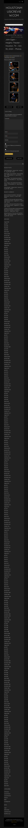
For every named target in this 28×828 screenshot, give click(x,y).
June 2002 (6, 758)
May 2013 (6, 512)
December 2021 (7, 325)
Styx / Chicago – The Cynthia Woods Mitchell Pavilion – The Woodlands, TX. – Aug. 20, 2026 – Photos (13, 184)
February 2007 (7, 656)
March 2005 (6, 701)
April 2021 (6, 341)
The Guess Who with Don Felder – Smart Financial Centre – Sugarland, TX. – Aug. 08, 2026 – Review (13, 201)
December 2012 (7, 522)
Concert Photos (10, 35)
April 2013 (6, 514)
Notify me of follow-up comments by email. (13, 146)
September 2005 (7, 690)
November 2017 (7, 409)
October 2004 (6, 709)
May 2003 (6, 740)
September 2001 (7, 775)
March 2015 (6, 469)
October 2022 (6, 307)
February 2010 (7, 588)
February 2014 (7, 495)
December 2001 (7, 770)
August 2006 (6, 668)
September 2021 (7, 331)
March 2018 (6, 401)
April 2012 (6, 537)
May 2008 (6, 627)
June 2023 (6, 294)
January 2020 (6, 358)
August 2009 (6, 598)
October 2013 (6, 502)
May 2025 (6, 251)
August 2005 (6, 692)
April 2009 (6, 606)
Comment (7, 118)
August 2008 (6, 621)
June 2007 (6, 649)
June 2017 (6, 419)
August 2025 (6, 245)
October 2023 (6, 286)
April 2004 (6, 721)
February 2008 (7, 633)
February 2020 (7, 356)
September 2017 (7, 413)
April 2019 (6, 376)
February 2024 (7, 278)
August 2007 (6, 645)
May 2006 (6, 674)
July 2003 (6, 736)
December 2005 (7, 684)
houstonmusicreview (16, 55)
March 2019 (6, 378)
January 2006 (6, 682)
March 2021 (6, 342)
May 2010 (6, 582)
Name (6, 131)
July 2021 (6, 335)
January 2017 (6, 428)
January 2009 (6, 612)
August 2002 (6, 754)
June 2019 (6, 372)
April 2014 (6, 491)
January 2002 (6, 768)
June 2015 (6, 463)
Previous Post (9, 158)
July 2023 (6, 292)
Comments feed (7, 811)
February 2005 (7, 703)
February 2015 (7, 471)
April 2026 (6, 229)
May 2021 (6, 339)
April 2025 (6, 253)
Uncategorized (7, 801)
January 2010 (6, 590)
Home (6, 35)
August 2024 (6, 266)
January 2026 (6, 235)
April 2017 (6, 422)
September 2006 (7, 666)
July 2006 (6, 670)
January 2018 (6, 405)
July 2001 (6, 779)
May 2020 (6, 350)
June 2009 (6, 602)
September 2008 (7, 619)
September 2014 (7, 481)
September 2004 (7, 711)
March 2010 (6, 586)
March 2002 (6, 764)
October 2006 (6, 664)
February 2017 (7, 426)
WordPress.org (7, 813)
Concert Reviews (7, 795)
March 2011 (6, 563)
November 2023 (7, 284)
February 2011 (7, 565)
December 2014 (7, 475)
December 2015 (7, 452)
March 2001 (6, 785)
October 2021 (6, 329)
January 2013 (6, 520)
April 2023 (6, 298)
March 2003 (6, 744)
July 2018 (6, 393)
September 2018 (7, 389)
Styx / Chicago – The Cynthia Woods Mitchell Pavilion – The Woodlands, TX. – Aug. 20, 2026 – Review (13, 179)
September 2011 (7, 551)
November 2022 (7, 305)
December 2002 (7, 746)
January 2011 (6, 567)
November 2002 (7, 748)
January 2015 (6, 473)
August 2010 (6, 577)
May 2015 (6, 465)
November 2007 (7, 639)
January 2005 (6, 705)
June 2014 (6, 487)
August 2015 (6, 459)
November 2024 (7, 261)
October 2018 (6, 387)
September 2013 (7, 504)
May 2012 (6, 536)
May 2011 (6, 559)
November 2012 (7, 524)
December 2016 (7, 430)
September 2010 (7, 575)
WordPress (14, 820)
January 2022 (6, 323)
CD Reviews (6, 791)
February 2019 (7, 380)
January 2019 (6, 381)
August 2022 (6, 311)
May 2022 (6, 317)
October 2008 (6, 617)
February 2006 (7, 680)
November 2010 (7, 571)
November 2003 (7, 729)
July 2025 (6, 247)
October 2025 (6, 241)
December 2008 (7, 614)
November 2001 (7, 772)
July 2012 (6, 532)
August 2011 (6, 553)
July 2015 (6, 461)
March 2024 (6, 276)
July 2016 (6, 440)
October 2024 (6, 262)
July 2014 (6, 485)
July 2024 (6, 268)
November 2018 (7, 385)
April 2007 (6, 653)
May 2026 (6, 227)
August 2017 (6, 415)
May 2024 (6, 272)
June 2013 (6, 510)
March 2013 (6, 516)
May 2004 (6, 719)
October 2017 (6, 411)
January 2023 (6, 303)
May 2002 (6, 760)
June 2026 (6, 225)
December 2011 (7, 545)
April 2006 (6, 676)
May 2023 (6, 296)
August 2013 (6, 506)
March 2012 (6, 539)
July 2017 (6, 417)
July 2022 (6, 313)
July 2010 (6, 578)
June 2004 (6, 717)
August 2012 (6, 530)
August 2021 (6, 333)
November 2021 (7, 327)
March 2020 (6, 354)
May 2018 (6, 397)
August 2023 (6, 290)
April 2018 (6, 399)
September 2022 (7, 309)
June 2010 (6, 580)
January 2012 (6, 543)
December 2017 (7, 407)
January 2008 (6, 635)
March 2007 (6, 655)
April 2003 (6, 742)
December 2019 (7, 360)
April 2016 (6, 444)
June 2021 (6, 337)
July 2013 (6, 508)
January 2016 (6, 450)
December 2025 (7, 237)
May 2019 (6, 374)
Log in (5, 807)
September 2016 (7, 436)
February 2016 (7, 448)
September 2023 (7, 288)
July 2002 (6, 756)
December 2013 (7, 498)
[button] (14, 66)
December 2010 (7, 569)
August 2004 (6, 713)
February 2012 (7, 541)
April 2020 (6, 352)
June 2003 (6, 738)
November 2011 (7, 547)
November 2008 (7, 616)
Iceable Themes (14, 822)
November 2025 (7, 239)
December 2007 (7, 637)
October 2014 (6, 479)
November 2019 (7, 362)
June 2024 (6, 270)
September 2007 (7, 643)
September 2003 (7, 733)
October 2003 (6, 731)
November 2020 (7, 346)
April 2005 (6, 699)
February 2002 (7, 766)
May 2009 (6, 604)
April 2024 (6, 274)
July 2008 (6, 623)
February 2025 (7, 257)
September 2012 (7, 528)
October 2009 (6, 594)
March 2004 (6, 723)
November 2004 (7, 707)
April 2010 (6, 584)
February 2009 (7, 610)
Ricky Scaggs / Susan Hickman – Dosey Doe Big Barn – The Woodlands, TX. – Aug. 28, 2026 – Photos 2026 (13, 175)
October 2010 (6, 573)
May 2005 (6, 697)
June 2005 (6, 695)
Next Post (19, 158)
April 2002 (6, 762)
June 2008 (6, 625)
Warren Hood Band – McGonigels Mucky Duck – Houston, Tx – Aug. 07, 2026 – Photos (12, 196)
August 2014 (6, 483)
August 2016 (6, 438)
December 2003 (7, 727)
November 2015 (7, 454)
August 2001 (6, 777)
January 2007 (6, 658)
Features (6, 797)
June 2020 (6, 348)
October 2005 (6, 688)
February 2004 (7, 725)
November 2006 (7, 662)
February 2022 (7, 321)
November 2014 (7, 477)
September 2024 (7, 264)
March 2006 (6, 678)
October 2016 (6, 434)
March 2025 (6, 255)
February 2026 (7, 233)
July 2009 (6, 600)
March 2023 (6, 300)
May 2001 (6, 781)
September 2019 (7, 366)
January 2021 (6, 344)
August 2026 (6, 222)
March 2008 (6, 631)
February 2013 (7, 518)
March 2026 (6, 231)
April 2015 (6, 467)
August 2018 (6, 391)
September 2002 (7, 752)
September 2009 (7, 596)
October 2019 (6, 364)
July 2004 (6, 715)
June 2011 (6, 557)
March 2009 (6, 608)
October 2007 (6, 641)
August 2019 (6, 368)
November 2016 (7, 432)
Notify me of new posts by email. (12, 151)
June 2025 (6, 249)
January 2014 (6, 497)
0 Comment (13, 57)
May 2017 (6, 420)
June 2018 (6, 395)
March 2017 (6, 424)
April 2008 (6, 629)
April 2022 (6, 319)
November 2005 (7, 686)
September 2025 (7, 243)
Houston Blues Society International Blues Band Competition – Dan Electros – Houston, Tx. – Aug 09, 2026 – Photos (13, 210)
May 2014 (6, 489)
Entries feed (6, 809)
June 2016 (6, 442)
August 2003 (6, 734)
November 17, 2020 (8, 55)
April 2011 (6, 561)
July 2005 (6, 694)
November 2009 (7, 592)
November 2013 (7, 500)
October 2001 (6, 773)
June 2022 (6, 315)
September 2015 (7, 458)
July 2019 (6, 370)
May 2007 (6, 651)
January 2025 (6, 259)
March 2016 (6, 446)
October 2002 (6, 750)
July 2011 (6, 555)
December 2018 (7, 383)
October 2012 (6, 526)
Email (6, 136)
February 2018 (7, 403)
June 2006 (6, 672)
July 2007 (6, 647)
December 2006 (7, 660)
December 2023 (7, 282)
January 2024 (6, 280)
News (5, 799)
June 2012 (6, 534)
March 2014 (6, 493)
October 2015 (6, 456)
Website (6, 140)
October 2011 (6, 549)
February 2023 (7, 302)
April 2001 (6, 783)
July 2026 (6, 223)
